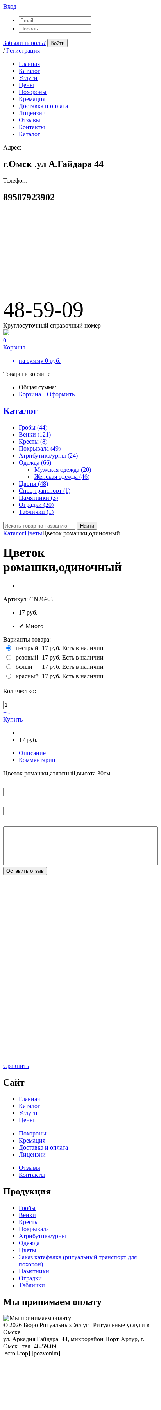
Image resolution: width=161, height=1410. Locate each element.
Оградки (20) (36, 504)
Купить (13, 719)
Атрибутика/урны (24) (48, 455)
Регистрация (23, 50)
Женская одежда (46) (61, 476)
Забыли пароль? (24, 42)
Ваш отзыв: (18, 820)
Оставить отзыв (25, 871)
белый (24, 666)
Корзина (30, 394)
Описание (32, 753)
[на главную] (61, 274)
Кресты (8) (33, 441)
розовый (27, 657)
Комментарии (37, 760)
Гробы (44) (33, 427)
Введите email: (22, 801)
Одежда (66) (35, 462)
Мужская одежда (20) (62, 469)
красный (27, 676)
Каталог (20, 411)
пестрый (27, 648)
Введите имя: (21, 782)
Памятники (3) (38, 497)
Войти (57, 43)
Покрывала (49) (40, 448)
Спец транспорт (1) (44, 490)
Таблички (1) (36, 511)
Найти (87, 526)
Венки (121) (35, 434)
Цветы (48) (33, 483)
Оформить (61, 394)
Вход (9, 6)
